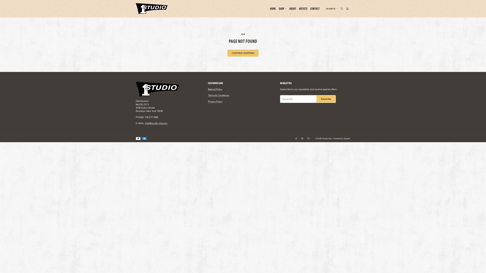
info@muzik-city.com (156, 123)
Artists (303, 9)
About (292, 9)
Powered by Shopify (341, 138)
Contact (315, 9)
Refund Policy (215, 89)
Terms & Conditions (218, 95)
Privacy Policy (215, 101)
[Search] (342, 9)
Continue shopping (243, 53)
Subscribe (326, 99)
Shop (281, 9)
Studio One (327, 138)
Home (273, 9)
